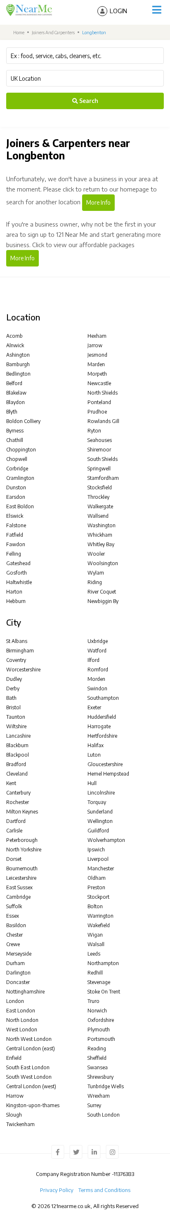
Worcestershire (23, 669)
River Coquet (101, 592)
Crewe (13, 944)
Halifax (95, 745)
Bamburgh (18, 364)
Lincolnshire (101, 793)
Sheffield (96, 1058)
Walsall (95, 944)
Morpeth (97, 374)
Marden (96, 364)
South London (103, 1115)
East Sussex (19, 887)
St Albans (16, 641)
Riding (94, 582)
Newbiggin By (102, 601)
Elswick (14, 516)
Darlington (18, 973)
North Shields (102, 393)
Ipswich (96, 849)
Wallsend (98, 516)
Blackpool (17, 755)
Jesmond (97, 355)
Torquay (96, 802)
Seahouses (99, 440)
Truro (93, 1001)
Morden (96, 679)
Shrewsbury (100, 1077)
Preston (96, 887)
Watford (96, 650)
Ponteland (99, 402)
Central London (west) (31, 1086)
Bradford (16, 764)
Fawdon (15, 544)
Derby (12, 688)
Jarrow (94, 345)
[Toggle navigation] (157, 10)
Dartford (16, 821)
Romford (97, 669)
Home (18, 32)
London (15, 1001)
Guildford (98, 830)
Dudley (14, 679)
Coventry (16, 660)
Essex (12, 916)
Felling (13, 554)
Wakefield (98, 925)
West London (21, 1029)
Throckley (98, 497)
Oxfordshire (100, 1020)
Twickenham (20, 1124)
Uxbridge (97, 641)
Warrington (100, 916)
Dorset (13, 859)
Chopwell (16, 459)
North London (22, 1020)
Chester (14, 935)
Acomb (14, 336)
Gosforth (16, 573)
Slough (14, 1115)
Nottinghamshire (25, 992)
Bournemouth (22, 868)
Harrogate (99, 726)
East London (20, 1010)
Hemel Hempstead (108, 774)
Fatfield (14, 535)
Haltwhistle (19, 582)
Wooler (96, 554)
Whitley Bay (100, 544)
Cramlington (20, 478)
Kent (11, 783)
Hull (92, 783)
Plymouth (98, 1029)
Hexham (96, 336)
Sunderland (100, 812)
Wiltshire (16, 726)
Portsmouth (101, 1039)
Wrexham (98, 1096)
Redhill (95, 973)
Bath (11, 698)
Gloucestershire (105, 764)
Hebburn (16, 601)
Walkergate (100, 506)
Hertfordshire (102, 736)
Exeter (94, 707)
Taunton (15, 717)
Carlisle (14, 830)
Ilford (93, 660)
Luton (94, 755)
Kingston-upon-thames (32, 1105)
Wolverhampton (106, 840)
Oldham (96, 878)
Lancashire (18, 736)
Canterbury (18, 793)
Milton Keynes (22, 812)
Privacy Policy (56, 1190)
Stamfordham (103, 478)
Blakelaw (16, 393)
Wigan (95, 935)
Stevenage (98, 982)
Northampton (103, 963)
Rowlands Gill (103, 421)
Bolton (95, 906)
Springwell (99, 468)
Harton (14, 592)
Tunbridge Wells (105, 1086)
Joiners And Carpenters (53, 32)
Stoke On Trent (103, 992)
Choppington (21, 449)
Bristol (13, 707)
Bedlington (18, 374)
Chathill (14, 440)
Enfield (13, 1058)
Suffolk (14, 906)
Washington (101, 525)
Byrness (15, 431)
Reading (96, 1048)
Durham (15, 963)
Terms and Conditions (104, 1190)
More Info (98, 202)
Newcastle (99, 383)
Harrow (15, 1096)
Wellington (100, 821)
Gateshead (18, 563)
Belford (14, 383)
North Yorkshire (23, 849)
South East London (28, 1067)
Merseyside (18, 954)
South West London (29, 1077)
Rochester (17, 802)
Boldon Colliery (23, 421)
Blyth (11, 412)
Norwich (97, 1010)
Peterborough (22, 840)
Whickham (99, 535)
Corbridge (17, 468)
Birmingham (20, 650)
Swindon (97, 688)
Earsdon (15, 497)
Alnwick (15, 345)
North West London (29, 1039)
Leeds (93, 954)
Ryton (94, 431)
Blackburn (17, 745)
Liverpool (98, 859)
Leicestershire (21, 878)
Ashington (18, 355)
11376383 (123, 1174)
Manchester (100, 868)
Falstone (16, 525)
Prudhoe (97, 412)
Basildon (16, 925)
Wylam (95, 573)
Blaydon (15, 402)
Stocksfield (99, 487)
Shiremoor (99, 449)
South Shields (102, 459)
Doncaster (18, 982)
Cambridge (18, 897)
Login (118, 10)
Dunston (16, 487)
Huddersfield (101, 717)
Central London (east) (30, 1048)
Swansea (97, 1067)
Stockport (98, 897)
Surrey (94, 1105)
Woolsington (102, 563)
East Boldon (20, 506)
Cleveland (17, 774)
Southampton (103, 698)
